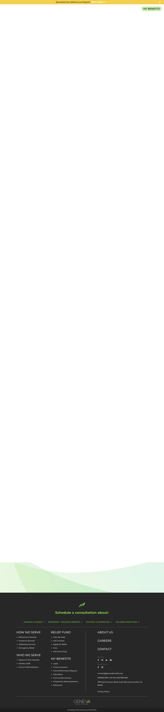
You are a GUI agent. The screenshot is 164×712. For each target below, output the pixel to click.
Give (55, 648)
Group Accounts (60, 667)
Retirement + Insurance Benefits (64, 622)
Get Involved (58, 641)
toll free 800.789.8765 (118, 678)
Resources (57, 685)
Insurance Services (27, 641)
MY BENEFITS (151, 8)
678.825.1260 (102, 678)
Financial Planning (33, 622)
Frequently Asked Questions (65, 682)
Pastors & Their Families (29, 660)
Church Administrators (28, 667)
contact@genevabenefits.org (110, 673)
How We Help (59, 637)
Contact (104, 649)
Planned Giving (60, 652)
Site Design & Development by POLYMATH (81, 710)
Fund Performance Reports (65, 671)
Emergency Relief (26, 648)
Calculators (58, 674)
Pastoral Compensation (98, 622)
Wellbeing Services (27, 644)
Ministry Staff (24, 664)
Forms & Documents (62, 678)
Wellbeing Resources (126, 622)
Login (55, 664)
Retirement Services (27, 637)
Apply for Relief (60, 644)
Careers (104, 640)
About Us (105, 632)
